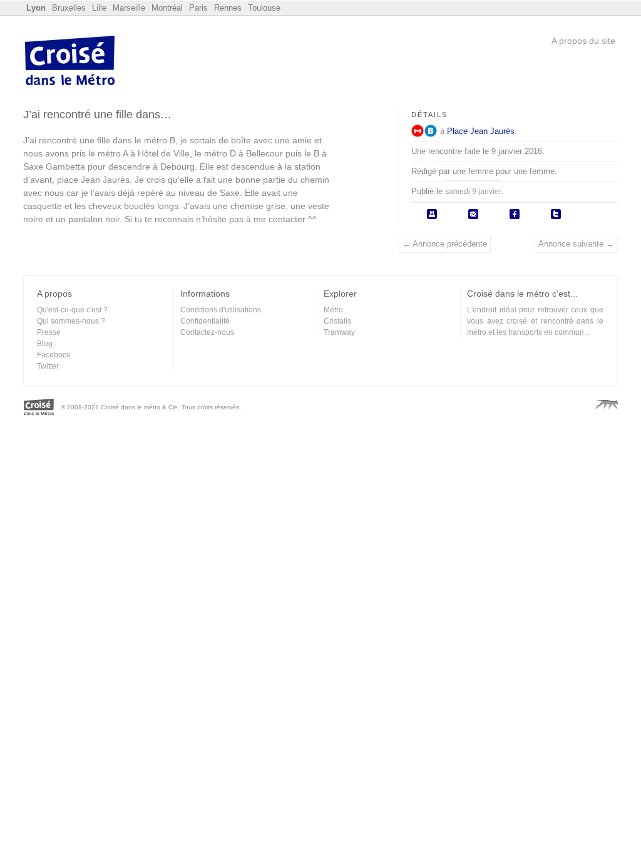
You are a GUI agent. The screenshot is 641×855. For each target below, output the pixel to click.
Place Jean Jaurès (481, 131)
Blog (45, 343)
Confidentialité (205, 321)
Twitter (48, 366)
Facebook (54, 355)
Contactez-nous (207, 332)
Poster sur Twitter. (556, 214)
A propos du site (583, 41)
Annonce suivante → (576, 243)
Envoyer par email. (473, 214)
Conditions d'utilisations (220, 309)
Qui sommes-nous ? (71, 321)
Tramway (339, 332)
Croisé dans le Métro (70, 62)
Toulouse (264, 8)
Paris (198, 8)
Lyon (36, 8)
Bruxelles (69, 8)
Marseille (129, 8)
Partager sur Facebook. (515, 214)
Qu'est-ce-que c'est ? (72, 309)
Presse (49, 332)
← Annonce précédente (445, 243)
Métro (417, 131)
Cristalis (337, 321)
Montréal (167, 8)
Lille (99, 8)
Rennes (228, 8)
